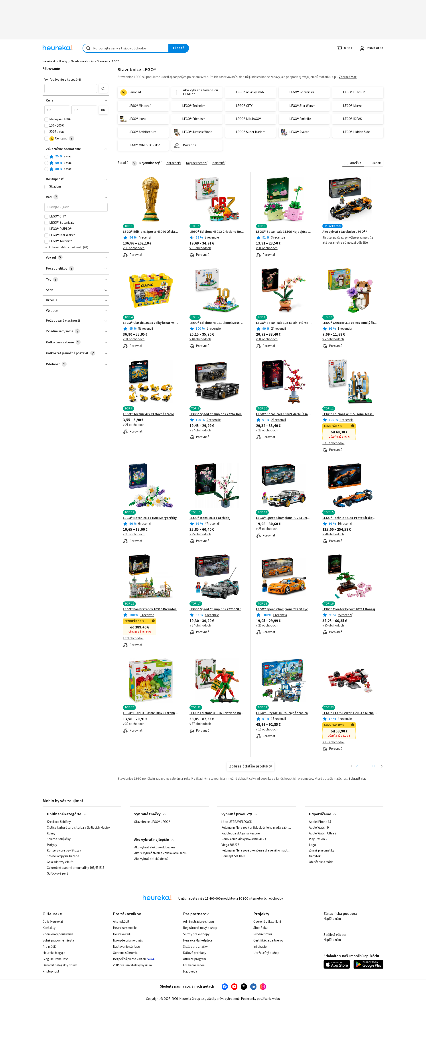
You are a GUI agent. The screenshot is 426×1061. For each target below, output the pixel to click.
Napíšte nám (332, 918)
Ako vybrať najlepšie (151, 839)
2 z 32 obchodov (333, 742)
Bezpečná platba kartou (129, 959)
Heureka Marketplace (198, 940)
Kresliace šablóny (59, 822)
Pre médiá (49, 946)
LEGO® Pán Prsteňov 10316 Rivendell (150, 609)
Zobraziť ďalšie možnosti (65, 247)
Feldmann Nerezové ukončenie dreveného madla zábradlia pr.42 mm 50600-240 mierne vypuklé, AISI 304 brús (256, 851)
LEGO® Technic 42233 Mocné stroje (148, 414)
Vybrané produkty (236, 814)
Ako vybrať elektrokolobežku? (154, 847)
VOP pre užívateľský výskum (132, 965)
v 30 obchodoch (133, 248)
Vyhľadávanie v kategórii (62, 79)
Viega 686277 (230, 845)
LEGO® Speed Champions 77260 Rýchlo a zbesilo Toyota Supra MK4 (284, 609)
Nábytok (315, 856)
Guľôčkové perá (57, 873)
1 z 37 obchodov (333, 443)
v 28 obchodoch (267, 430)
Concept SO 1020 (233, 856)
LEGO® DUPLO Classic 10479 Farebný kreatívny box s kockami (151, 713)
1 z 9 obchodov (133, 638)
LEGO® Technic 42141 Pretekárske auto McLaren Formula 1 (350, 518)
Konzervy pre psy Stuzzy (64, 851)
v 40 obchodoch (200, 339)
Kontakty (49, 928)
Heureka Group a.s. (192, 998)
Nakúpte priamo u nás (128, 940)
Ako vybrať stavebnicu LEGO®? (344, 232)
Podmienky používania (58, 934)
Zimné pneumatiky (321, 851)
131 (374, 766)
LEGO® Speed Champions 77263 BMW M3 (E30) (284, 518)
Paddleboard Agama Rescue (240, 833)
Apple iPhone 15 (320, 822)
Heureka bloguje (54, 953)
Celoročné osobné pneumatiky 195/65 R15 (75, 868)
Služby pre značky (195, 946)
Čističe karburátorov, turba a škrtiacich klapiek (78, 828)
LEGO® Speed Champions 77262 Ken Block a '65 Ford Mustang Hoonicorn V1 (217, 414)
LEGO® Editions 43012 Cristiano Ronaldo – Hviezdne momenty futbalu (217, 232)
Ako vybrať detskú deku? (151, 859)
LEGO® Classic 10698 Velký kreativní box (151, 323)
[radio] (46, 157)
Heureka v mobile (125, 928)
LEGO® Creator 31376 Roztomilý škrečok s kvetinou (350, 323)
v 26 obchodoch (267, 625)
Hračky (63, 61)
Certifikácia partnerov (268, 940)
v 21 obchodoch (133, 425)
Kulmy (51, 833)
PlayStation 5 (318, 839)
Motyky (52, 845)
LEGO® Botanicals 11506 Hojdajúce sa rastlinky (284, 232)
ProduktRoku (262, 934)
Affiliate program (194, 959)
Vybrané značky (147, 814)
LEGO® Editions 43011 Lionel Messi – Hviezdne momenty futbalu (217, 323)
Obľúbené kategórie (64, 814)
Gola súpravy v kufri (60, 862)
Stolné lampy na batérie (63, 856)
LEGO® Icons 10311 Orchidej (209, 518)
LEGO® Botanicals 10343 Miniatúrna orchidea (284, 323)
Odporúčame (320, 814)
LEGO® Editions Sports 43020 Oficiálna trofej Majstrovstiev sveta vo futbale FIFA (151, 232)
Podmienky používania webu (260, 998)
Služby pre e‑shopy (196, 934)
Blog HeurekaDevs (56, 959)
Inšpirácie (260, 946)
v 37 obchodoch (200, 724)
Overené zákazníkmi (267, 921)
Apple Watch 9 (319, 828)
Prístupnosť (51, 971)
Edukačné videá (194, 965)
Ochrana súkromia (125, 953)
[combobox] (126, 48)
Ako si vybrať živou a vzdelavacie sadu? (160, 853)
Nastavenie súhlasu (126, 946)
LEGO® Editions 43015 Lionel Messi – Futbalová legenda (350, 414)
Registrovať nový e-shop (200, 928)
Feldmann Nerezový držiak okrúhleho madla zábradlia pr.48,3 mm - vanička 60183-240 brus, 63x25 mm (256, 828)
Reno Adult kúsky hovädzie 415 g (243, 839)
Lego (312, 845)
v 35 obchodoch (200, 534)
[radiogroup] (76, 163)
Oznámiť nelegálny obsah (60, 965)
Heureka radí (121, 934)
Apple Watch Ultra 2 (322, 833)
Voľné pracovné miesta (58, 940)
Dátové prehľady (194, 953)
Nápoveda (190, 971)
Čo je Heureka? (53, 921)
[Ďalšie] (381, 766)
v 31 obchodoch (200, 248)
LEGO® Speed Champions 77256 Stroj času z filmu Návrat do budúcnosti (217, 609)
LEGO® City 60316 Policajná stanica (282, 713)
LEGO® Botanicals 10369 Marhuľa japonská (284, 414)
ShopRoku (260, 928)
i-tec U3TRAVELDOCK (236, 822)
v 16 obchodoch (267, 729)
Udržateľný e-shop (266, 953)
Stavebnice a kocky (82, 61)
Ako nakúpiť (121, 921)
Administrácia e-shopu (198, 921)
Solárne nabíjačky (59, 839)
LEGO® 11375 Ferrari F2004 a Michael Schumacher (350, 713)
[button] (70, 88)
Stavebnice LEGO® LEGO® (152, 822)
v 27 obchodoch (333, 339)
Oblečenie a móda (321, 862)
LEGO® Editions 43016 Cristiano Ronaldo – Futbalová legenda (217, 713)
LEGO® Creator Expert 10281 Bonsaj (348, 609)
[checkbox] (46, 119)
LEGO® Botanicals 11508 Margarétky (150, 518)
